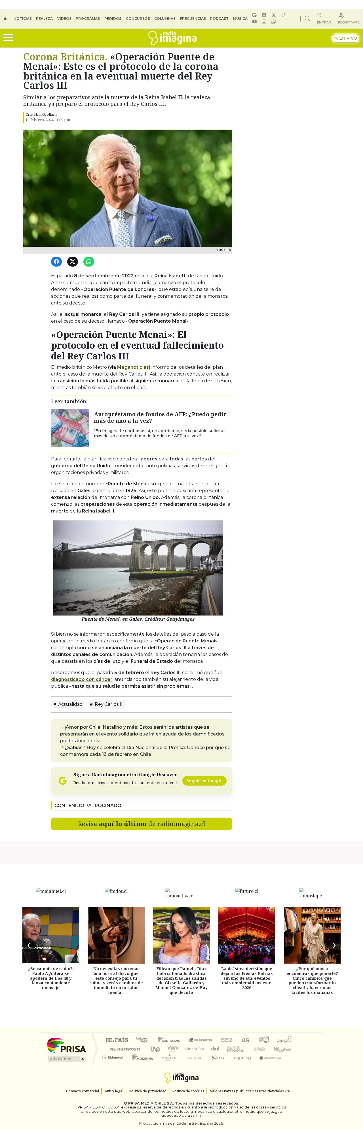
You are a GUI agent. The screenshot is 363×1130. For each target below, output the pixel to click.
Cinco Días (193, 1048)
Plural (168, 1064)
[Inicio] (8, 18)
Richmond (113, 1064)
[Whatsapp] (274, 22)
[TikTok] (284, 15)
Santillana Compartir (200, 1040)
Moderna (141, 1064)
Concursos (138, 18)
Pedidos (112, 18)
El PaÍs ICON (192, 1064)
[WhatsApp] (89, 262)
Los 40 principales (144, 1040)
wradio (172, 1048)
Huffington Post (124, 1048)
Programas (88, 18)
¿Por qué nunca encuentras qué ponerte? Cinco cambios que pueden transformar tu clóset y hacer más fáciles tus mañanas (312, 980)
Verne (247, 1048)
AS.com (244, 1040)
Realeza (44, 18)
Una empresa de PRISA (66, 1045)
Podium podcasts (113, 1056)
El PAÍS (117, 1040)
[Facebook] (265, 15)
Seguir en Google (204, 780)
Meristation (267, 1064)
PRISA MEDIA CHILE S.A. (151, 1103)
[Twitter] (73, 262)
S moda (215, 1064)
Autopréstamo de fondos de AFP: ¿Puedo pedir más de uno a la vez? (160, 417)
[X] (274, 15)
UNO (155, 1048)
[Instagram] (265, 22)
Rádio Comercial (292, 1064)
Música (240, 18)
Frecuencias (193, 18)
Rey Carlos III (109, 704)
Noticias (23, 18)
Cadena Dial (265, 1048)
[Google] (255, 15)
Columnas (165, 18)
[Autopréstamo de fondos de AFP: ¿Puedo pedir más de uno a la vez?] (70, 427)
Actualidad (70, 704)
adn (263, 1040)
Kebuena (285, 1048)
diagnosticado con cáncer (81, 679)
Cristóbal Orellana (41, 114)
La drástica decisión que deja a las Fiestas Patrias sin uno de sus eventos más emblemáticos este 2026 (247, 978)
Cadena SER (226, 1040)
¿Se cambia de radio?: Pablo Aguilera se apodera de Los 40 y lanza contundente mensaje (51, 978)
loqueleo (240, 1064)
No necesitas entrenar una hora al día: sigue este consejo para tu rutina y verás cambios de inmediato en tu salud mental (116, 980)
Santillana (170, 1040)
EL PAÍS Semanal (230, 1048)
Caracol (284, 1040)
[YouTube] (255, 22)
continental (215, 1048)
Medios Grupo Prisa (66, 1058)
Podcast (219, 18)
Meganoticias (133, 367)
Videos (64, 18)
